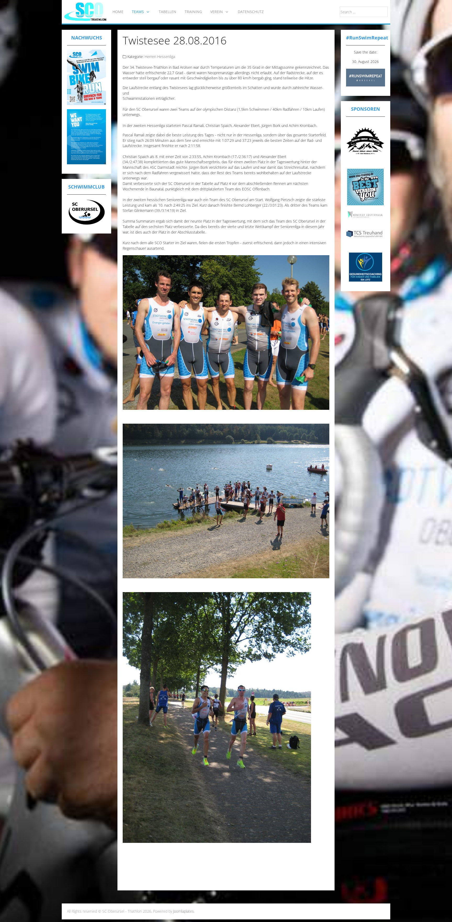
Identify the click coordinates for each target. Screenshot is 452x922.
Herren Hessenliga (160, 56)
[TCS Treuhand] (365, 233)
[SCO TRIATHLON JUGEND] (86, 76)
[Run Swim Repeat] (365, 77)
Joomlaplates (183, 911)
